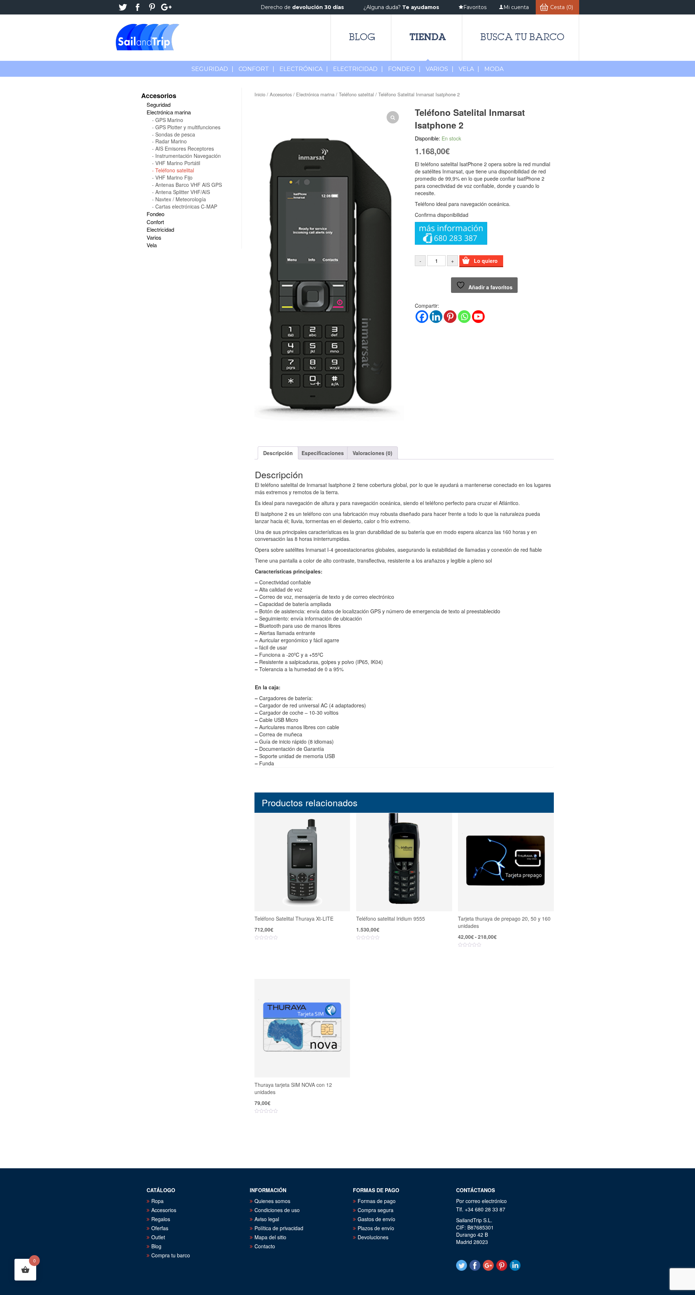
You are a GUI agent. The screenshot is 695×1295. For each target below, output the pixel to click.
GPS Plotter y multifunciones (187, 127)
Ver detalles (306, 959)
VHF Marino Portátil (177, 163)
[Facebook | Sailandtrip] (137, 7)
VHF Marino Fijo (174, 177)
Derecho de (302, 7)
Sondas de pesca (175, 134)
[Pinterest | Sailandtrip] (152, 7)
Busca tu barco (522, 37)
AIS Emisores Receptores (184, 148)
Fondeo (404, 69)
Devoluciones (373, 1237)
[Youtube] (478, 316)
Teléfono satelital (356, 94)
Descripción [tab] (278, 453)
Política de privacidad (278, 1228)
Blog (362, 37)
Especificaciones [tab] (323, 453)
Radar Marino (171, 141)
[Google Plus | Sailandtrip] (166, 7)
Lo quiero (486, 260)
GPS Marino (169, 119)
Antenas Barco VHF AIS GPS (188, 184)
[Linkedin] (436, 316)
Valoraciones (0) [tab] (372, 453)
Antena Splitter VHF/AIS (182, 191)
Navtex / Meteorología (180, 199)
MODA (494, 69)
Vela (469, 69)
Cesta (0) (561, 7)
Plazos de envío (376, 1228)
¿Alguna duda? (401, 7)
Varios (440, 69)
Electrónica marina (315, 94)
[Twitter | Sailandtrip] (123, 7)
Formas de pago (377, 1200)
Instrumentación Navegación (188, 155)
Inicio (259, 94)
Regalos (160, 1219)
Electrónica (303, 69)
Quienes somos (272, 1200)
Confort (256, 69)
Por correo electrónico (481, 1200)
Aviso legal (266, 1219)
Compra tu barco (170, 1255)
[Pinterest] (450, 316)
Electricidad (358, 69)
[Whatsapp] (464, 316)
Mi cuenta (516, 7)
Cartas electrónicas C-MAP (186, 206)
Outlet (158, 1237)
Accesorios (281, 94)
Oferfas (159, 1228)
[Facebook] (422, 316)
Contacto (264, 1246)
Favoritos (474, 7)
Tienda (427, 36)
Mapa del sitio (270, 1237)
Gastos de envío (376, 1219)
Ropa (157, 1200)
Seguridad (212, 69)
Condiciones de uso (277, 1210)
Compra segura (375, 1210)
